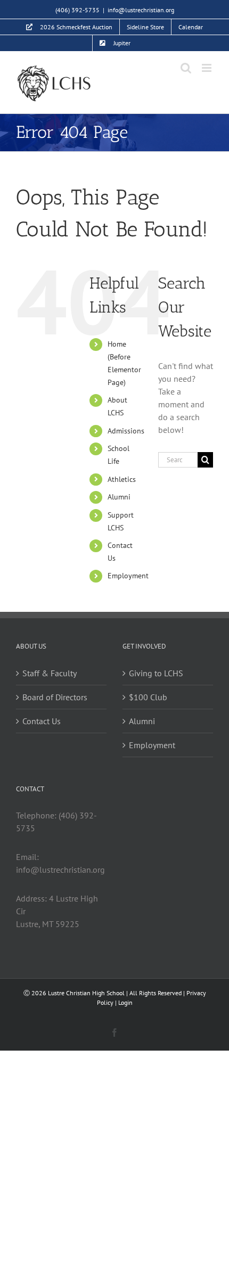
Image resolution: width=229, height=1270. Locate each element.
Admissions (126, 431)
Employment (128, 575)
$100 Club (148, 697)
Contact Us (41, 721)
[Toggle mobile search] (186, 67)
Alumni (119, 497)
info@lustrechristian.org (141, 10)
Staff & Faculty (49, 673)
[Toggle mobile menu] (207, 67)
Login (125, 1002)
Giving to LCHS (156, 673)
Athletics (122, 479)
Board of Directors (54, 697)
